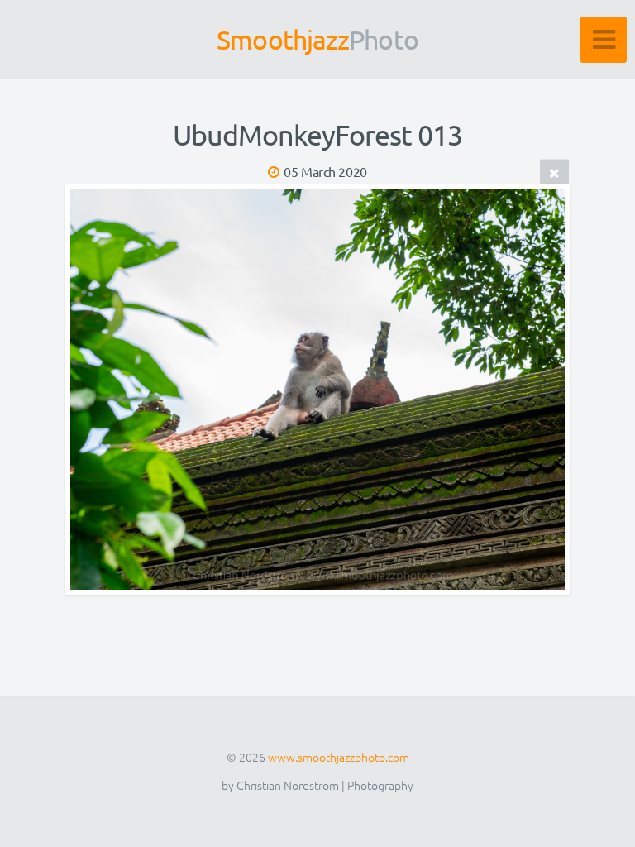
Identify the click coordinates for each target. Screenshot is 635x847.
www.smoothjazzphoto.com (338, 757)
